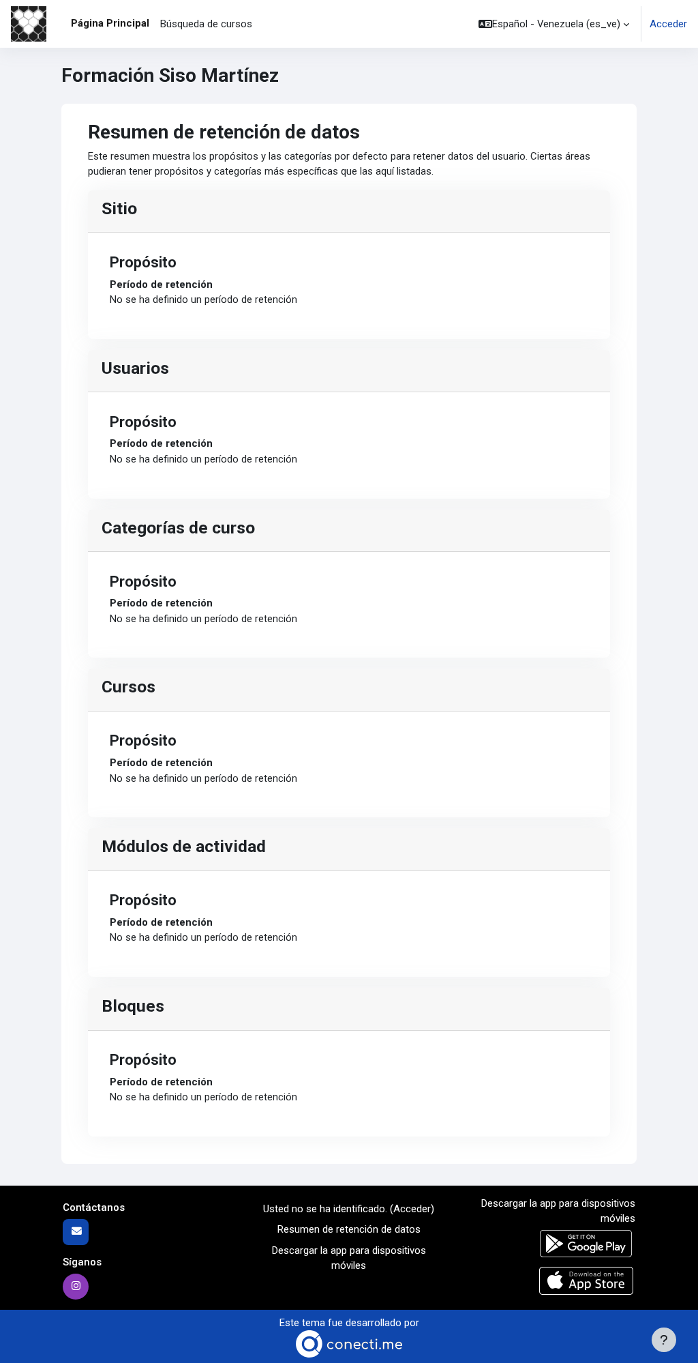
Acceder (668, 24)
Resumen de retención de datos (349, 1229)
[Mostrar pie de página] (664, 1340)
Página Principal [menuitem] (110, 23)
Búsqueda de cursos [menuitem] (206, 24)
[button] (554, 24)
